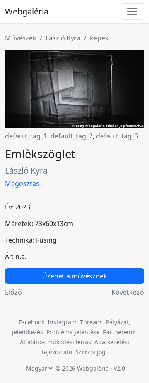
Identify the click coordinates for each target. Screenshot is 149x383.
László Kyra (63, 38)
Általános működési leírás (55, 342)
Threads (91, 322)
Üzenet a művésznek (74, 276)
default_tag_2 (71, 135)
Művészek (20, 38)
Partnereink (119, 332)
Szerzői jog (90, 352)
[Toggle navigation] (132, 11)
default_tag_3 (117, 135)
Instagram (62, 322)
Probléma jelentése (73, 332)
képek (99, 38)
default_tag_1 (26, 135)
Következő (127, 292)
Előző (13, 292)
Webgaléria (26, 11)
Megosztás (22, 183)
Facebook (31, 322)
